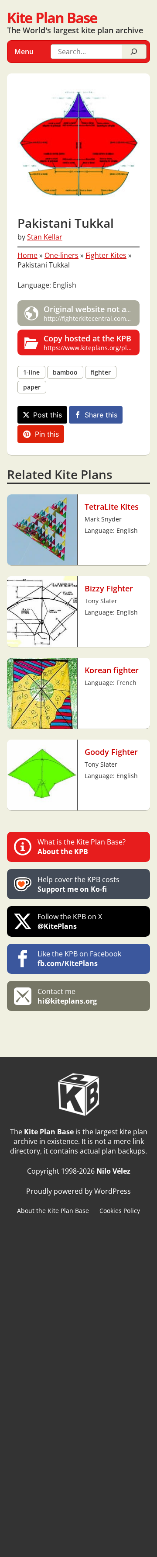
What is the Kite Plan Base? (82, 846)
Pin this (47, 434)
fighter (101, 372)
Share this (101, 414)
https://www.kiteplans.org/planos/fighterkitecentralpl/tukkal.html (92, 342)
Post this (47, 414)
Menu (24, 51)
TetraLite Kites (112, 506)
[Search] (134, 52)
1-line (31, 372)
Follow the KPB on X (70, 921)
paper (32, 387)
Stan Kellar (44, 237)
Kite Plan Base (52, 17)
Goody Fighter (111, 752)
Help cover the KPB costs (78, 884)
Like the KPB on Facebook (79, 958)
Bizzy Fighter (109, 588)
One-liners (61, 255)
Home (27, 255)
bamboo (65, 372)
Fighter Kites (105, 255)
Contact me (67, 996)
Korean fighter (112, 670)
